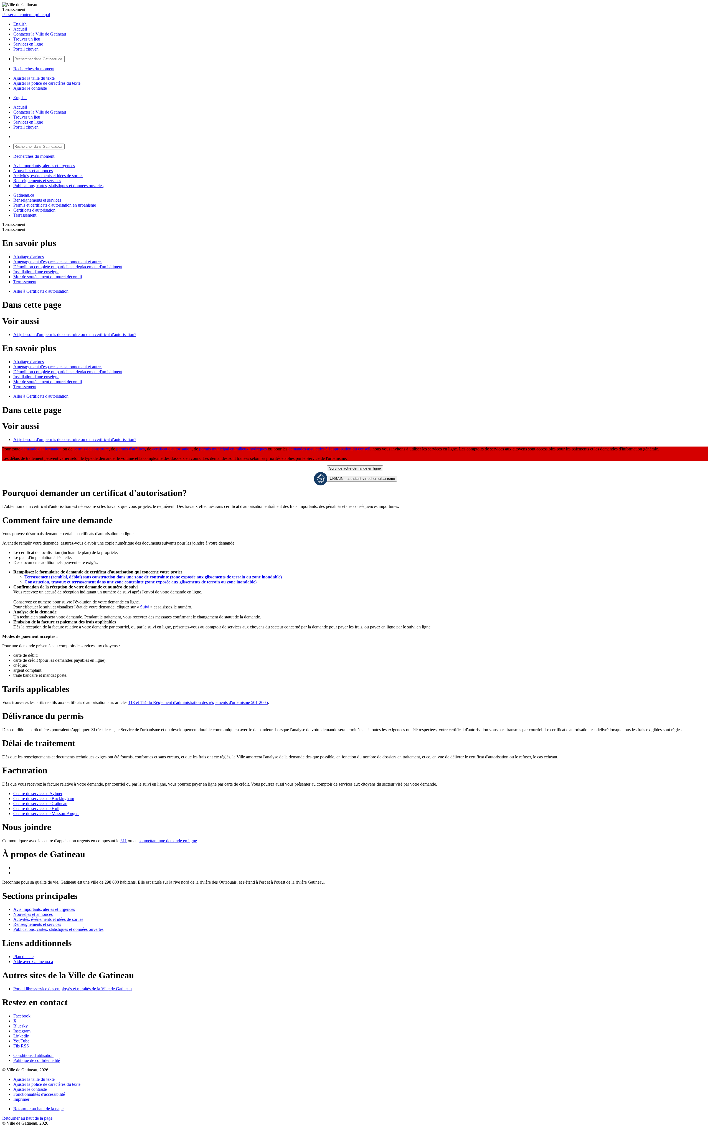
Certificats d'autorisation (34, 210)
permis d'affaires (130, 449)
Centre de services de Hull (36, 808)
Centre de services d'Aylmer (37, 793)
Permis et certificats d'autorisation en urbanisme (54, 205)
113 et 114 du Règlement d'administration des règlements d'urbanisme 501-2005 (198, 702)
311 (123, 840)
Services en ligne (28, 44)
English (20, 24)
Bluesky (20, 1026)
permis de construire (91, 449)
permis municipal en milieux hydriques (233, 449)
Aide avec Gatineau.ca (33, 961)
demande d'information (41, 449)
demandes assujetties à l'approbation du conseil (329, 449)
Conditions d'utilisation (33, 1055)
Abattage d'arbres (28, 256)
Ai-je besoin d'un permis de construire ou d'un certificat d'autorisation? (74, 334)
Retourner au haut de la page (38, 1108)
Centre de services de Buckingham (43, 798)
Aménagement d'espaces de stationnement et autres (57, 261)
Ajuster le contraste (30, 88)
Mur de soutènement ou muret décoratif (47, 276)
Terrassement (24, 215)
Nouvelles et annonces (33, 170)
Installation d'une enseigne (36, 271)
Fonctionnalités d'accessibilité (39, 1094)
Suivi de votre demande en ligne (355, 468)
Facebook (22, 1016)
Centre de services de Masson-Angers (46, 813)
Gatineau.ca (23, 195)
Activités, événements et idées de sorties (48, 175)
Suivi (144, 607)
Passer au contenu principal (26, 14)
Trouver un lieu (26, 39)
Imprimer (21, 1099)
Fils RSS (21, 1046)
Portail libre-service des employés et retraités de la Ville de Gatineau (72, 988)
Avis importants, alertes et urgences (44, 165)
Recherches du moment (33, 68)
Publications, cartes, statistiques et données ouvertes (58, 185)
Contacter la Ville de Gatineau (39, 34)
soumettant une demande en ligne (168, 840)
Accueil (20, 29)
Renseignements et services (37, 180)
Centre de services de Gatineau (40, 803)
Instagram (22, 1031)
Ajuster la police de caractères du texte (46, 83)
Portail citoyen (26, 49)
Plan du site (23, 956)
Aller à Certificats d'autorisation (41, 291)
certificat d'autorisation (172, 449)
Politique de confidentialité (36, 1060)
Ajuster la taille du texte (34, 78)
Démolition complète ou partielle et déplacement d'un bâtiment (67, 266)
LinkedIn (21, 1036)
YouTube (21, 1041)
